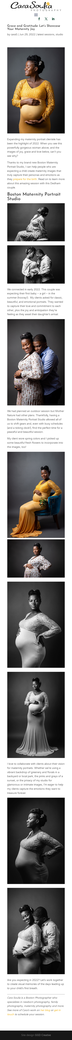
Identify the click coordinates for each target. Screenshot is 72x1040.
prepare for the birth (25, 179)
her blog (45, 1010)
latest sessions (45, 34)
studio (59, 34)
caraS (14, 34)
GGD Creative (43, 1035)
